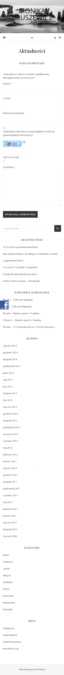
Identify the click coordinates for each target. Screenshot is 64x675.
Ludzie (6, 568)
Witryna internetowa (13, 113)
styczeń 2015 (10, 345)
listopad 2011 (10, 481)
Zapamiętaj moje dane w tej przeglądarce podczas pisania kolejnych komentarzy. (29, 133)
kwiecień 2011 (10, 508)
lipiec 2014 (8, 372)
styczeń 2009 (10, 536)
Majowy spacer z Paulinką (26, 313)
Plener (6, 588)
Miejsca (7, 575)
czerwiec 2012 (10, 440)
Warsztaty (8, 595)
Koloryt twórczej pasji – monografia (21, 280)
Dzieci (6, 554)
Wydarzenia (9, 602)
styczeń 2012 (10, 468)
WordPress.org (11, 648)
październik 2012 (11, 427)
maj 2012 (8, 447)
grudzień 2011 (10, 474)
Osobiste (8, 582)
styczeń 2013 (10, 406)
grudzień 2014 (10, 352)
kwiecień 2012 (10, 454)
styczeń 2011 (10, 522)
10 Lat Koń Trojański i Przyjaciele (20, 267)
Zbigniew (8, 320)
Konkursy (8, 561)
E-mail (7, 98)
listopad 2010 (10, 529)
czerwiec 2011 (10, 495)
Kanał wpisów (10, 634)
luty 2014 (8, 386)
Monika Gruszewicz (32, 14)
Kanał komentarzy (12, 641)
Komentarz (8, 167)
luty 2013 (8, 400)
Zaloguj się (8, 628)
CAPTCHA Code (11, 157)
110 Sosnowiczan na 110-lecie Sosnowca (33, 326)
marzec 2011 (10, 515)
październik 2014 (11, 366)
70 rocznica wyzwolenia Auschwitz (20, 247)
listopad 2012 (10, 420)
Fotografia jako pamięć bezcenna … (21, 274)
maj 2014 (8, 379)
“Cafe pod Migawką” (23, 299)
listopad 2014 (10, 359)
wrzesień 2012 (10, 434)
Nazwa (7, 83)
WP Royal (40, 669)
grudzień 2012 (10, 413)
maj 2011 (8, 502)
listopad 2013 (10, 393)
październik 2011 (11, 488)
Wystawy (8, 609)
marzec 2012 (10, 461)
